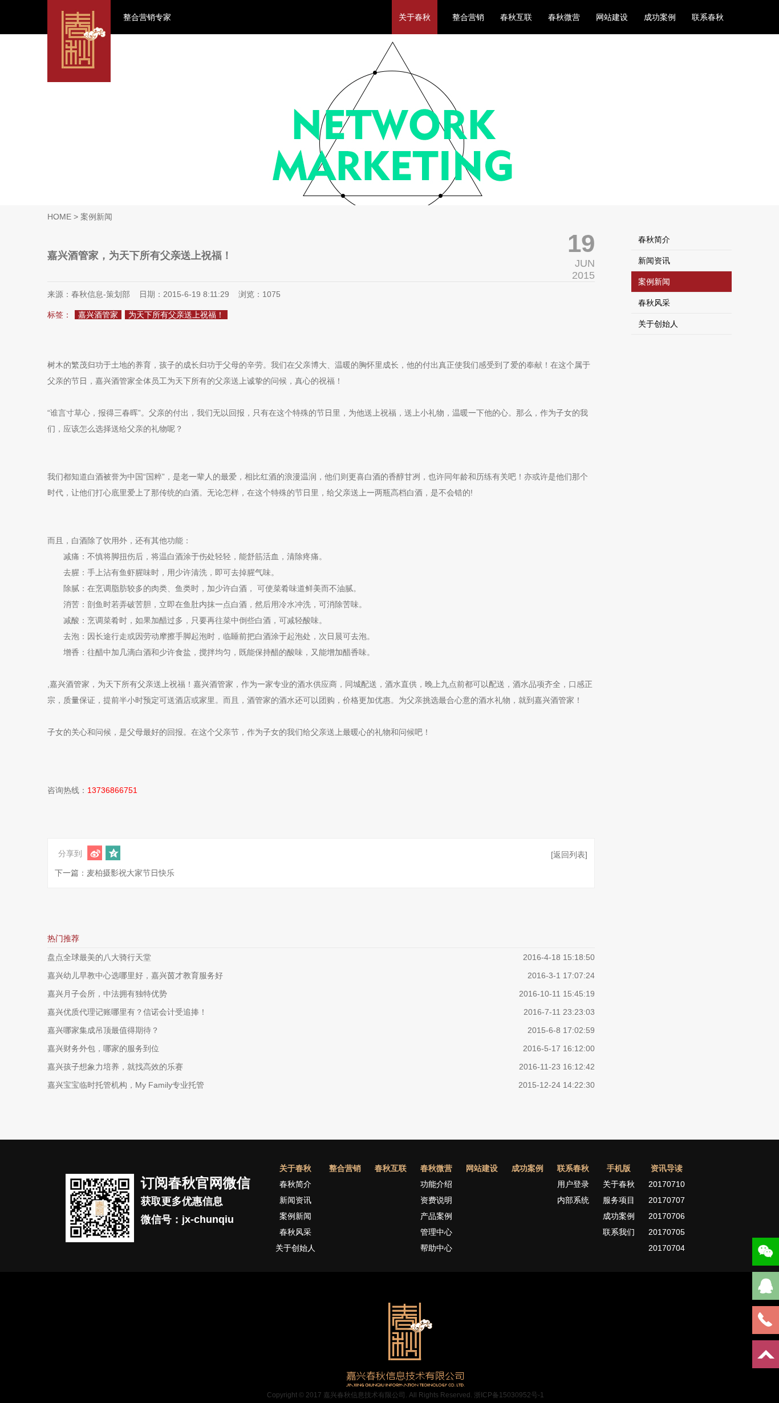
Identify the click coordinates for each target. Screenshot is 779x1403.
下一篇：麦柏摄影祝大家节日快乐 (115, 872)
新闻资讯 (654, 260)
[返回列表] (569, 854)
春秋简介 (654, 239)
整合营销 (468, 17)
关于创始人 (658, 323)
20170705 (666, 1232)
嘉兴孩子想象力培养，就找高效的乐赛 (115, 1066)
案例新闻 (654, 281)
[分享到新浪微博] (94, 852)
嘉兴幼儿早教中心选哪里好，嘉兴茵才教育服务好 (135, 975)
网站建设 (612, 17)
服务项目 (619, 1200)
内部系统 (573, 1200)
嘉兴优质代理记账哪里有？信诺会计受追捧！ (127, 1011)
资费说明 (436, 1200)
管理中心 (436, 1232)
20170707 (666, 1200)
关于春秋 (415, 17)
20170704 (666, 1247)
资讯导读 (667, 1168)
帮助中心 (436, 1247)
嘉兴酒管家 (98, 314)
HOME (59, 216)
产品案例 (436, 1216)
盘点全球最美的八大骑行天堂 (99, 957)
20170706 (666, 1216)
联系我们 (619, 1232)
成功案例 (660, 17)
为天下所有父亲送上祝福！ (176, 314)
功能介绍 (436, 1184)
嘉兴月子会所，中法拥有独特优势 (107, 993)
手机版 (619, 1168)
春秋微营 (564, 17)
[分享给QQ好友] (113, 852)
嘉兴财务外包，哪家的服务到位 (103, 1048)
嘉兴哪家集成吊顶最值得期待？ (103, 1030)
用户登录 (573, 1184)
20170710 (666, 1184)
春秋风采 (654, 302)
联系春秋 (708, 17)
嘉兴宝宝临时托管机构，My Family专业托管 (125, 1084)
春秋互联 (516, 17)
